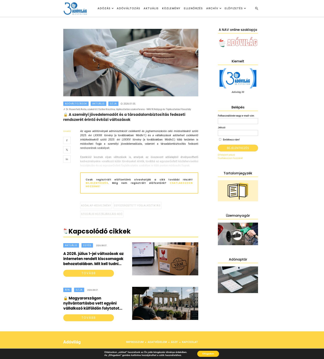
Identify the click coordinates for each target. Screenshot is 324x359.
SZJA (113, 103)
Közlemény (171, 8)
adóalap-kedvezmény (96, 205)
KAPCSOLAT (190, 342)
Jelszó (221, 127)
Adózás (104, 8)
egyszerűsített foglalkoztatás (137, 205)
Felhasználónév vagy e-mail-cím (236, 115)
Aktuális (151, 8)
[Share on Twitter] (67, 149)
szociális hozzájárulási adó (102, 214)
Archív (212, 8)
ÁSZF (174, 342)
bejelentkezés (97, 183)
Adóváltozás (128, 8)
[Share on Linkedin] (67, 159)
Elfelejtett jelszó (226, 154)
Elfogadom (208, 353)
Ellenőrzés (193, 8)
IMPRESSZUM (135, 342)
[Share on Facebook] (67, 140)
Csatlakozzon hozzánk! (230, 158)
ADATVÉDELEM (157, 342)
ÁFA (67, 290)
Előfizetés (234, 8)
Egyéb (87, 245)
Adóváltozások (76, 103)
